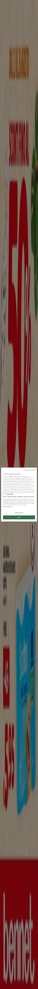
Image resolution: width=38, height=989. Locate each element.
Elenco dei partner (8, 506)
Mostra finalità (19, 512)
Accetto (19, 517)
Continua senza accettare (30, 469)
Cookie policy (10, 494)
